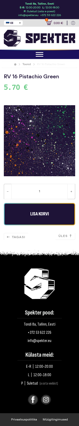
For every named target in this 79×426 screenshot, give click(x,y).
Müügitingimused (55, 419)
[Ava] (39, 54)
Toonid (26, 64)
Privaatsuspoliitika (24, 419)
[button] (13, 22)
